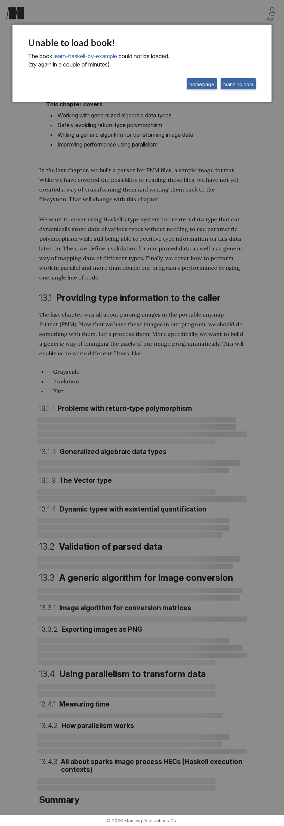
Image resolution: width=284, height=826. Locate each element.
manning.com (238, 84)
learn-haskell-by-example (85, 56)
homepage (201, 84)
